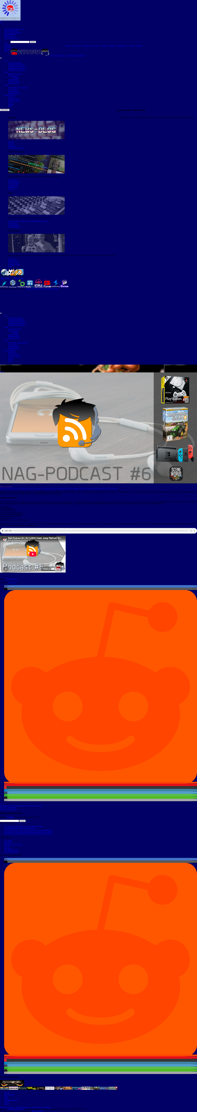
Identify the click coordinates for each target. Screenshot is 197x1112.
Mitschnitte (112, 46)
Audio (6, 85)
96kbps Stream (18, 278)
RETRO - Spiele (99, 488)
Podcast (131, 46)
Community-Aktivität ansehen (14, 29)
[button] (5, 586)
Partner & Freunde (14, 264)
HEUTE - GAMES (6, 488)
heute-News (86, 46)
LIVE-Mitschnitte (14, 182)
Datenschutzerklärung (23, 1107)
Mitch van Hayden (6, 486)
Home (2, 371)
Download (9, 579)
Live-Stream (104, 46)
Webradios (138, 46)
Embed (15, 579)
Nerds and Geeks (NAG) (15, 1109)
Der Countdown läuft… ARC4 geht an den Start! (20, 828)
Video (6, 72)
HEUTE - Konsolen (34, 488)
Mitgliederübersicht (10, 34)
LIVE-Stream (12, 180)
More (13, 582)
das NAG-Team (13, 262)
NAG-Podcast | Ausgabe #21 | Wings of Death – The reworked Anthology (28, 830)
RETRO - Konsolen (86, 488)
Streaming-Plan (122, 46)
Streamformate (13, 185)
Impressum (47, 1107)
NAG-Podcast (12, 223)
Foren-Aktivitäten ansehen (12, 33)
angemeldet (10, 817)
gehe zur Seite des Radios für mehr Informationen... (42, 289)
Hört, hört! (94, 46)
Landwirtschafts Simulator (17, 805)
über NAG (11, 259)
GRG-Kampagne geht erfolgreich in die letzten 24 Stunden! (23, 826)
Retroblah (11, 189)
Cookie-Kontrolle (36, 1107)
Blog (5, 61)
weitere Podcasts (13, 225)
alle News (68, 46)
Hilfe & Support (9, 36)
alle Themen (12, 146)
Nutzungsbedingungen (11, 38)
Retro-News (77, 46)
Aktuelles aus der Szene (16, 148)
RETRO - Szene (111, 488)
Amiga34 (3, 805)
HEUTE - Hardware (20, 488)
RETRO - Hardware (72, 488)
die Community (13, 260)
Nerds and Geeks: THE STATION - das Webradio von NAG (28, 221)
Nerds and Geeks (9, 95)
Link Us (11, 266)
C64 (7, 805)
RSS (10, 582)
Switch (40, 805)
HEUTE (11, 144)
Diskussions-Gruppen (11, 31)
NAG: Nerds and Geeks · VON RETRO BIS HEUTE (67, 55)
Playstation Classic (32, 805)
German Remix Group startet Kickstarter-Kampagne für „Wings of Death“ (28, 832)
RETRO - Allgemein (58, 488)
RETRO (11, 142)
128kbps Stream (5, 278)
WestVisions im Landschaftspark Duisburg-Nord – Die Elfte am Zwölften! (28, 834)
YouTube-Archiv (13, 183)
